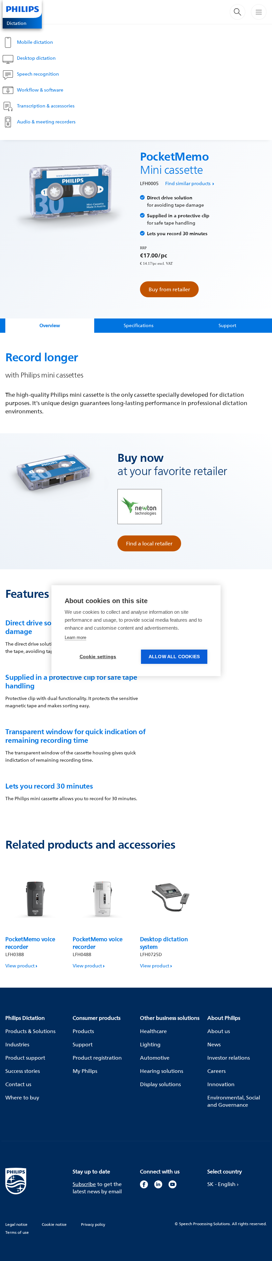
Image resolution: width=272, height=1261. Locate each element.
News (214, 1044)
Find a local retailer (149, 543)
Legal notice (16, 1224)
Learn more (75, 637)
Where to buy (22, 1097)
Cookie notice (54, 1224)
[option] (35, 916)
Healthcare (153, 1031)
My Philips (85, 1071)
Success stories (22, 1071)
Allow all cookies (174, 656)
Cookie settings (98, 656)
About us (218, 1031)
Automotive (155, 1057)
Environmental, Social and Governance (233, 1101)
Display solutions (160, 1084)
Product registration (97, 1057)
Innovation (221, 1084)
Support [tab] (227, 325)
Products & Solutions (30, 1031)
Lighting (150, 1044)
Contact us (18, 1084)
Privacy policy (93, 1224)
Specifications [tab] (139, 325)
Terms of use (17, 1232)
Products (83, 1031)
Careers (216, 1071)
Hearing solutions (161, 1071)
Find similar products (188, 183)
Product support (25, 1057)
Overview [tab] (49, 325)
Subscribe (84, 1184)
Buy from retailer (169, 289)
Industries (17, 1044)
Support (83, 1044)
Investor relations (228, 1057)
